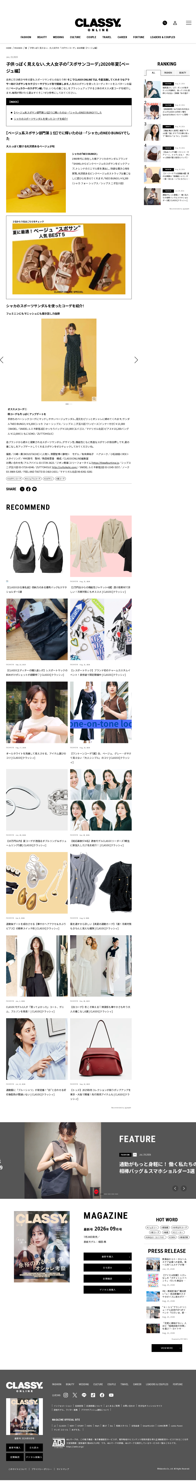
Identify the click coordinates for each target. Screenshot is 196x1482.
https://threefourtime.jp (105, 463)
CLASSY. (62, 1425)
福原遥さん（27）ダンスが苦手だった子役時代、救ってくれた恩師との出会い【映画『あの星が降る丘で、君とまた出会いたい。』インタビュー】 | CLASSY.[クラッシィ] (176, 90)
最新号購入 (107, 1256)
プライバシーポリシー (42, 1469)
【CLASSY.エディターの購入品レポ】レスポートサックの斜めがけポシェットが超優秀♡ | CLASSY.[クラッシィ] (37, 673)
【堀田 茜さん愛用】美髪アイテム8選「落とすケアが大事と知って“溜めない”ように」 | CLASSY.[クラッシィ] (176, 133)
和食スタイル (122, 1425)
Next (184, 1188)
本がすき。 (76, 1429)
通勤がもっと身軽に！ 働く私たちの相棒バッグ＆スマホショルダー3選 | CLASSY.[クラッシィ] (175, 197)
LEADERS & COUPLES (162, 37)
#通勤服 (165, 1227)
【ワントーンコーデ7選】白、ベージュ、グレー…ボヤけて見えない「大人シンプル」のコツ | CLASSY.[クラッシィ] (100, 758)
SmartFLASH (148, 1425)
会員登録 (79, 1405)
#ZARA (172, 1237)
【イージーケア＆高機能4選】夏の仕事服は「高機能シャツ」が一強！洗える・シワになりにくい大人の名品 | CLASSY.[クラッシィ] (176, 176)
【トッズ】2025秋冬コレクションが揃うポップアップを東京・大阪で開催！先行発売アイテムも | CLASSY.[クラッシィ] (100, 1094)
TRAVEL (106, 37)
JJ (55, 1425)
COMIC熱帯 (163, 1425)
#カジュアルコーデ (32, 478)
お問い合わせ (129, 1405)
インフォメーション (63, 1405)
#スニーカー (178, 1232)
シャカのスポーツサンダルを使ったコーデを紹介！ (41, 119)
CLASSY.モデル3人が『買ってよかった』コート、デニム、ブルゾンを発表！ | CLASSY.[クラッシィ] (35, 1009)
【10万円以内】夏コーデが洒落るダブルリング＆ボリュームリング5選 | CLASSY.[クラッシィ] (36, 843)
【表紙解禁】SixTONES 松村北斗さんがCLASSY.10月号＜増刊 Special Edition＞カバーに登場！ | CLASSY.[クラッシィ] (176, 112)
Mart (97, 1425)
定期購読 (107, 1278)
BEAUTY (42, 37)
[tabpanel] (69, 377)
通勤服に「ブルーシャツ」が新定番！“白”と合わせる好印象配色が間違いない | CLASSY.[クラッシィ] (36, 1092)
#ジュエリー (152, 1227)
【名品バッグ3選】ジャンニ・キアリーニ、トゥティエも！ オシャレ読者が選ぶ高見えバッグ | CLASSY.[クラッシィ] (176, 155)
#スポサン (48, 478)
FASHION (26, 37)
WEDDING (58, 37)
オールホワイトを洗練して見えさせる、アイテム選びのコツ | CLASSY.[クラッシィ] (36, 756)
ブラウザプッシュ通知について (95, 1409)
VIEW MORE (167, 1348)
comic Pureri (177, 1425)
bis (111, 1425)
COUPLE (91, 37)
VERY (72, 1425)
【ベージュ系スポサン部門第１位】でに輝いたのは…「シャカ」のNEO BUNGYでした (58, 112)
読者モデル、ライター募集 (66, 1409)
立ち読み (107, 1267)
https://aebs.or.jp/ (75, 1446)
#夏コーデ (60, 478)
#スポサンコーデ (14, 478)
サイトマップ (63, 1469)
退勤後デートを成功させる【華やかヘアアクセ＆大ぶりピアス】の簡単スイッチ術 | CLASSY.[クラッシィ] (36, 926)
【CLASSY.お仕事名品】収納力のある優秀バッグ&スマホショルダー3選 (36, 589)
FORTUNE (138, 37)
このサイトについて (17, 1469)
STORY (80, 1425)
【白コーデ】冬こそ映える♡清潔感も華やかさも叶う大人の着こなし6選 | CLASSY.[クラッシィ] (100, 1009)
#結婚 (166, 1232)
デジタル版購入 (108, 1289)
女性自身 (135, 1425)
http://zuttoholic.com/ (64, 467)
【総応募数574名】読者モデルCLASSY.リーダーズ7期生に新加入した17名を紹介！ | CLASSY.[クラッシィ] (100, 843)
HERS (89, 1425)
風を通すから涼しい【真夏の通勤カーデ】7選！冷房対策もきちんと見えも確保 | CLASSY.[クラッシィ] (101, 926)
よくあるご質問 (113, 1405)
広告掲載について (94, 1405)
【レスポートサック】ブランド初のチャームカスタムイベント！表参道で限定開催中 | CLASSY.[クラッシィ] (100, 673)
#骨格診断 (183, 1237)
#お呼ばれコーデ (180, 1227)
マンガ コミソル (61, 1429)
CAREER (122, 37)
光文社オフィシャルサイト (150, 1405)
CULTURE (75, 37)
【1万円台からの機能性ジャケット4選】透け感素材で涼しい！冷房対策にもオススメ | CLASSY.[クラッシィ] (100, 589)
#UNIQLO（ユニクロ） (155, 1237)
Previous (175, 1188)
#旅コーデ (155, 1232)
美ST (104, 1425)
